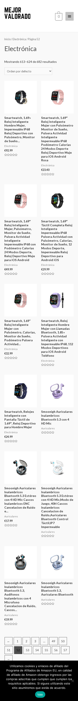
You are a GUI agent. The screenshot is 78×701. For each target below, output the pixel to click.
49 (53, 641)
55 (46, 650)
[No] (72, 681)
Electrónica (19, 39)
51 (8, 650)
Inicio (7, 39)
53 (27, 650)
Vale (40, 694)
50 (63, 641)
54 (37, 650)
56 (56, 650)
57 (65, 650)
